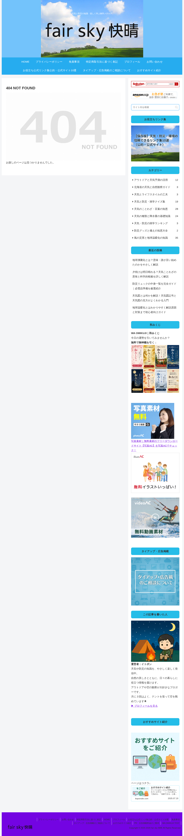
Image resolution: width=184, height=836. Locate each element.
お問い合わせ (68, 819)
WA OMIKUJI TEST (171, 823)
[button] (176, 107)
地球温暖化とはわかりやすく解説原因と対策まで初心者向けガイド (154, 310)
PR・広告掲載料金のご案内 (146, 823)
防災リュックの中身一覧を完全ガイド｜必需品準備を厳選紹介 (154, 286)
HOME (107, 819)
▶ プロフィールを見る (144, 705)
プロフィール (119, 819)
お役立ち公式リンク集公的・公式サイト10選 (148, 819)
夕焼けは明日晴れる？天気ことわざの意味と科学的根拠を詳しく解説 (154, 274)
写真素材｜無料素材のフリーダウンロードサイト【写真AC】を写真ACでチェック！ (154, 446)
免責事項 (176, 819)
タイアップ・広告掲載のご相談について (92, 823)
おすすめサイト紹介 (122, 823)
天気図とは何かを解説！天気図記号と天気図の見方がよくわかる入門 (154, 298)
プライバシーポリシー (49, 819)
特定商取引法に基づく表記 (89, 819)
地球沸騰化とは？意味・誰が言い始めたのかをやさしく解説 (154, 262)
